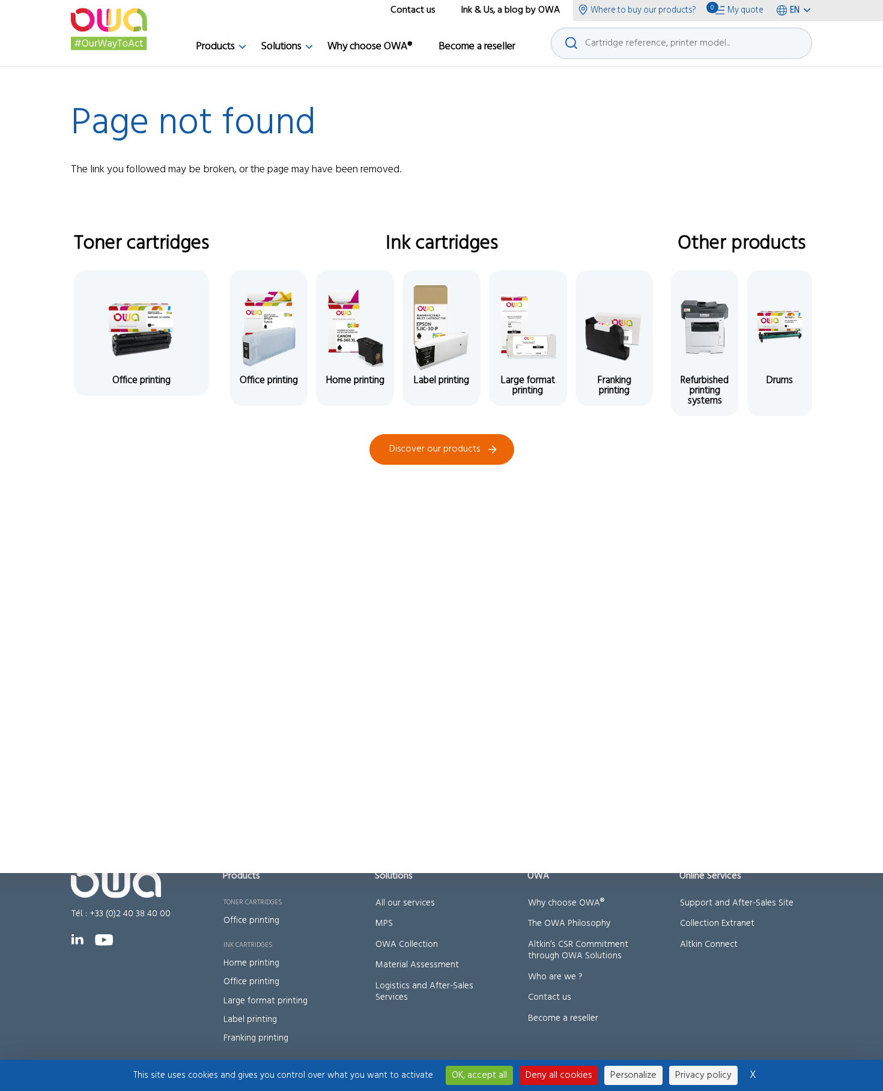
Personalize (633, 1075)
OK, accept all (479, 1075)
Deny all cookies (559, 1075)
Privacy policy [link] (703, 1075)
